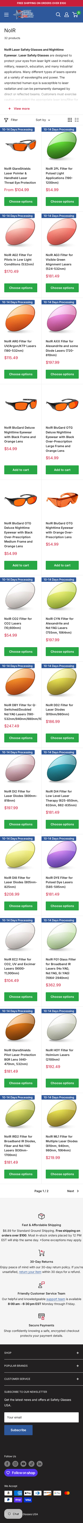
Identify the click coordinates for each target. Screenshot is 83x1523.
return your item (30, 1272)
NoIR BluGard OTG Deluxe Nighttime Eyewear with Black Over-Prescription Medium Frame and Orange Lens (18, 534)
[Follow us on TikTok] (31, 1464)
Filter (14, 120)
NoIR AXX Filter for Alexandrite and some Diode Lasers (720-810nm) (62, 348)
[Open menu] (6, 14)
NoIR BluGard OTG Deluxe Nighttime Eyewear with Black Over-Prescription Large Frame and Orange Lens (60, 439)
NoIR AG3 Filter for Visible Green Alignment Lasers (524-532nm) (59, 261)
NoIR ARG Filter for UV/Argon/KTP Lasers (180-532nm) (20, 345)
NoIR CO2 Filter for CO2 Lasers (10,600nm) (18, 623)
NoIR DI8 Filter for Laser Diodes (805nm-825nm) (20, 882)
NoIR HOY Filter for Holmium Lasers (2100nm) (59, 1054)
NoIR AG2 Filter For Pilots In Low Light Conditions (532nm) (19, 259)
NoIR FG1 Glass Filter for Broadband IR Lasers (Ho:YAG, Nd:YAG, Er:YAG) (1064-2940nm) (61, 968)
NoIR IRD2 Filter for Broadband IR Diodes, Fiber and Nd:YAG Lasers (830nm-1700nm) (20, 1146)
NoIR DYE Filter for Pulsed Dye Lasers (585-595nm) (59, 882)
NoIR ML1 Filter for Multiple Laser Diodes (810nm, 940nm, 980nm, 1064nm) (62, 1143)
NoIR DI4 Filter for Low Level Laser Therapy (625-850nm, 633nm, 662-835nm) (62, 798)
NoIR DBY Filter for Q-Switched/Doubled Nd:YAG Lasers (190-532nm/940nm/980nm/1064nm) (20, 712)
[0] (75, 14)
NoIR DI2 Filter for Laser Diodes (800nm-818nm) (20, 795)
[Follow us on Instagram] (15, 1464)
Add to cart (21, 470)
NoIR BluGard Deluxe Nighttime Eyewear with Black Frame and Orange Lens (20, 434)
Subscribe (18, 1430)
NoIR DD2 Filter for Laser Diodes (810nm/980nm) (59, 709)
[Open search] (58, 14)
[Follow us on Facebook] (7, 1464)
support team (55, 1299)
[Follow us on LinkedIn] (40, 1464)
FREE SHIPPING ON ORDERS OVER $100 (41, 3)
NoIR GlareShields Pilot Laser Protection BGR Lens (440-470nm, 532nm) (20, 1057)
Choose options (21, 201)
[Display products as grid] (70, 120)
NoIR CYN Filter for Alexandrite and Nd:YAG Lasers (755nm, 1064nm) (60, 625)
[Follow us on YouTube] (23, 1464)
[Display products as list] (77, 120)
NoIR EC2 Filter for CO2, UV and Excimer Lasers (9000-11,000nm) (20, 966)
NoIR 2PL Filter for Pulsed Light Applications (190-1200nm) (59, 175)
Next (70, 1191)
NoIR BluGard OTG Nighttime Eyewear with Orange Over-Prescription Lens (59, 530)
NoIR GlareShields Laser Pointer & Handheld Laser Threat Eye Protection (20, 175)
